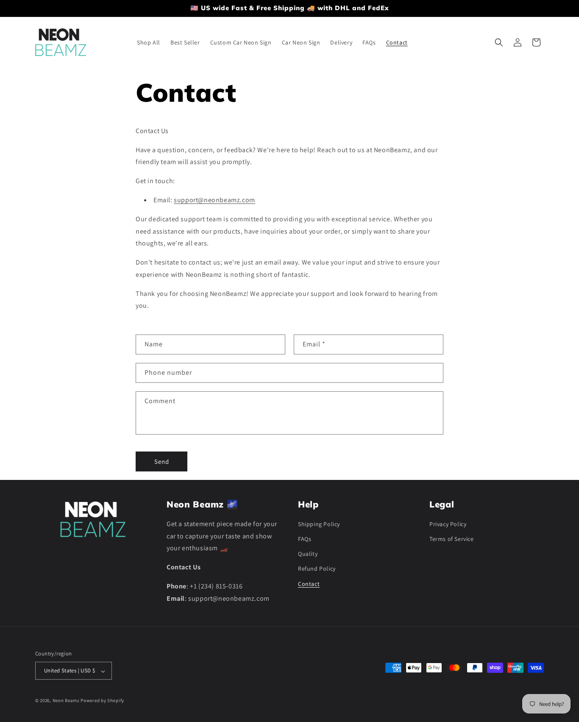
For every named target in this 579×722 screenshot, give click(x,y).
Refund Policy (317, 569)
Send (161, 461)
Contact (309, 584)
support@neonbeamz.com (214, 199)
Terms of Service (451, 539)
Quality (307, 554)
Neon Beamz (66, 701)
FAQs (304, 539)
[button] (499, 42)
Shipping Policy (319, 524)
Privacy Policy (447, 524)
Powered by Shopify (102, 701)
